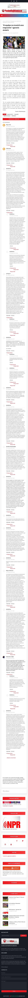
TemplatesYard (15, 996)
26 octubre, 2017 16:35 (14, 355)
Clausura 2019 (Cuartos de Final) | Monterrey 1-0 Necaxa (16, 916)
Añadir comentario (11, 757)
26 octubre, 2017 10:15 (10, 150)
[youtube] (11, 844)
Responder (8, 143)
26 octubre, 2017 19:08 (10, 529)
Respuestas (9, 145)
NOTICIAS (8, 21)
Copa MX (16, 114)
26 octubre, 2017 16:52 (10, 478)
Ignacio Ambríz (7, 115)
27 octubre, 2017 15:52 (10, 658)
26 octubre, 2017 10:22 (10, 170)
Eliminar (12, 143)
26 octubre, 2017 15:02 (10, 448)
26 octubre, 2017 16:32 (14, 253)
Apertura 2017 (10, 114)
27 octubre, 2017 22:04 (14, 677)
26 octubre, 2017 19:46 (10, 559)
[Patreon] (5, 840)
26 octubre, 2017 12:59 (10, 389)
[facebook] (11, 1)
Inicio (4, 21)
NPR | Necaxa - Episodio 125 (15, 909)
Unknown (8, 148)
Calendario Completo (8, 806)
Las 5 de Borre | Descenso (14, 903)
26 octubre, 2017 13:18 (10, 406)
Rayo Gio (8, 124)
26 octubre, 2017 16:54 (14, 369)
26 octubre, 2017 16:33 (14, 320)
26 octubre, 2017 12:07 (10, 339)
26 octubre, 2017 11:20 (10, 275)
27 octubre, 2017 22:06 (14, 696)
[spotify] (11, 840)
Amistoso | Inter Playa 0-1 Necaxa (16, 897)
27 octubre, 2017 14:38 (10, 610)
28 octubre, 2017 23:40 (10, 712)
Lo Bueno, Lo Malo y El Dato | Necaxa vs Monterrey (17, 922)
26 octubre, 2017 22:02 (10, 572)
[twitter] (14, 1)
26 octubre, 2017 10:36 (14, 215)
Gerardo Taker (7, 33)
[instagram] (16, 1)
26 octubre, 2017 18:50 (10, 516)
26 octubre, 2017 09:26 (10, 126)
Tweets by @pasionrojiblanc (9, 856)
